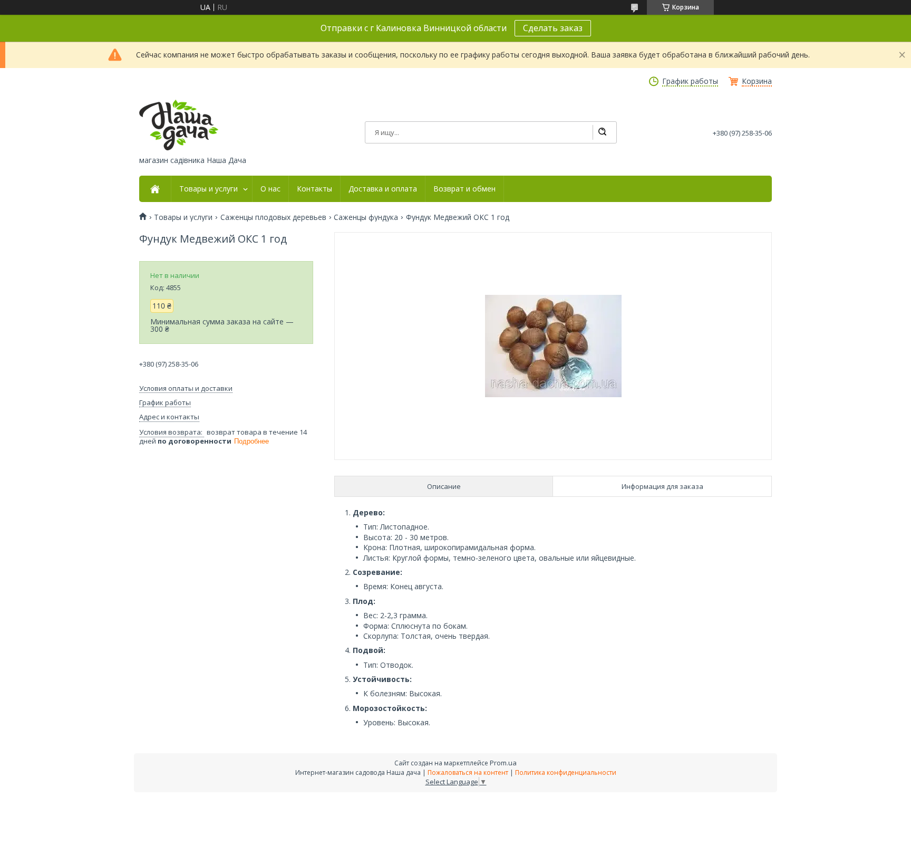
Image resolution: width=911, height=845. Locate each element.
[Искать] (602, 132)
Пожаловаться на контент (468, 772)
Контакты (314, 189)
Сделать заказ (553, 28)
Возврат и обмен (464, 189)
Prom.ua (503, 762)
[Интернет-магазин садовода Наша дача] (178, 125)
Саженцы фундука (366, 217)
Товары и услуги (208, 189)
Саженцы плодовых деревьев (273, 217)
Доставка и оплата (382, 189)
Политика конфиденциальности (565, 772)
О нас (270, 189)
